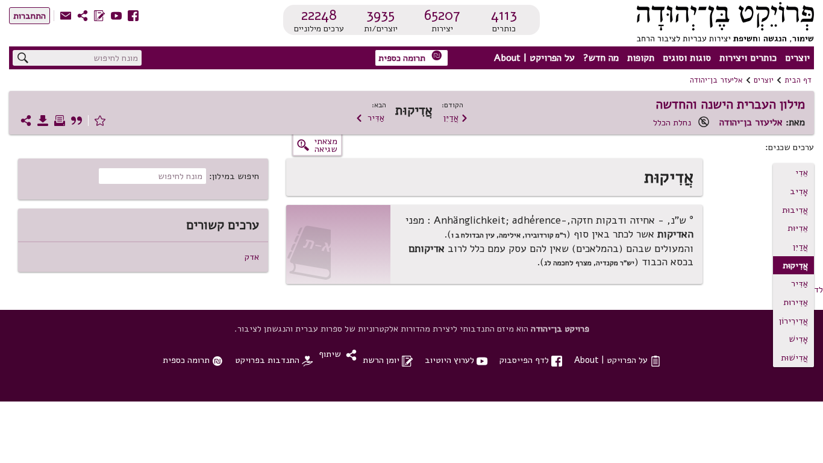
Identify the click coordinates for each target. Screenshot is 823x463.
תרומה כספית (410, 57)
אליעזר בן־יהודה (716, 80)
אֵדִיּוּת (797, 228)
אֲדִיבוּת (795, 210)
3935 (380, 15)
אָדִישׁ (798, 339)
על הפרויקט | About (534, 58)
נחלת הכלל (672, 122)
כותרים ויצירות (748, 58)
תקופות (640, 58)
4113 (504, 15)
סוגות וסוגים (687, 58)
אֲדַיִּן (455, 118)
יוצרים (797, 58)
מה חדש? (601, 58)
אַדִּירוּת (795, 302)
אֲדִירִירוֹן (793, 321)
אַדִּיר (369, 118)
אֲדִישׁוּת (794, 357)
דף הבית (798, 80)
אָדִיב (799, 191)
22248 (319, 15)
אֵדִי (801, 172)
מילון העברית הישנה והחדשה (730, 104)
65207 (442, 15)
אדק (252, 257)
